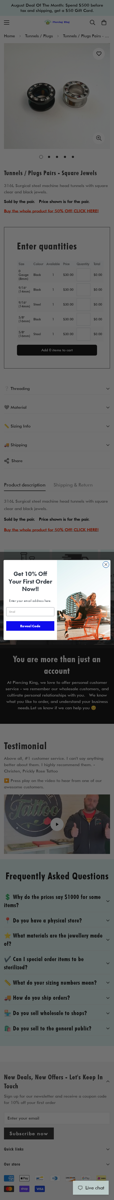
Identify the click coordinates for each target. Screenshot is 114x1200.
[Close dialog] (106, 564)
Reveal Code (30, 626)
